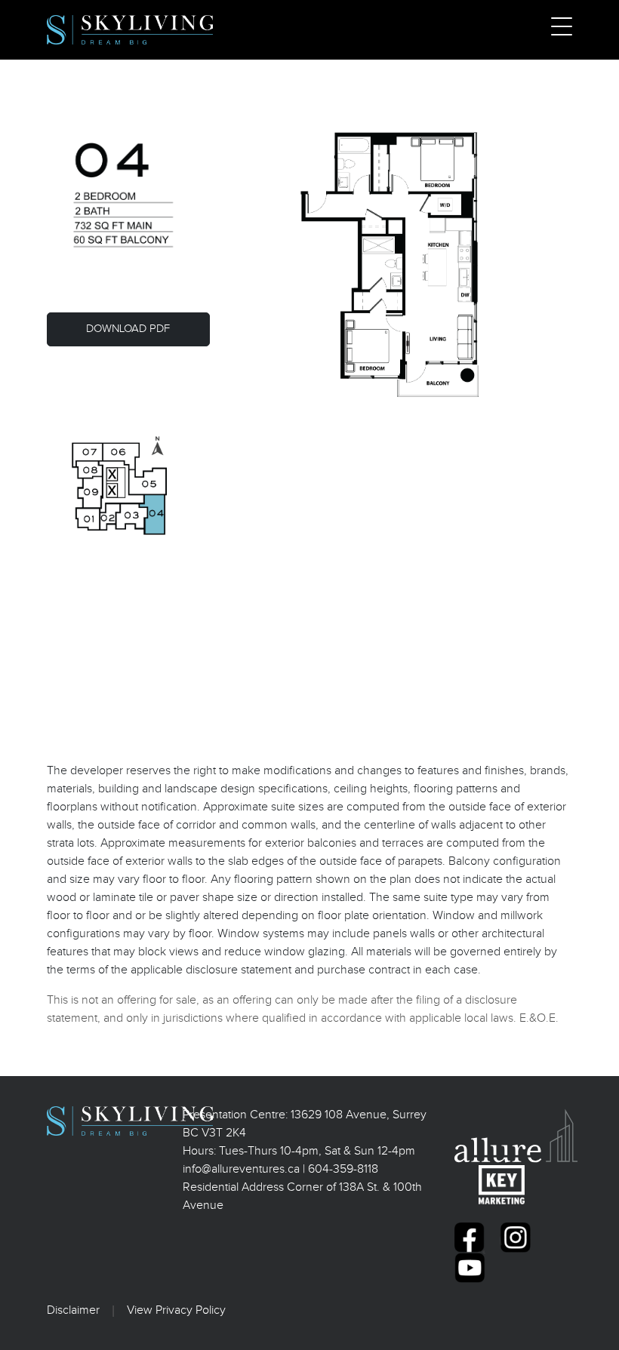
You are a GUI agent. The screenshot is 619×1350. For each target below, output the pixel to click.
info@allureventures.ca (241, 1169)
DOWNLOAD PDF (128, 328)
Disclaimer (73, 1310)
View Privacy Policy (176, 1310)
